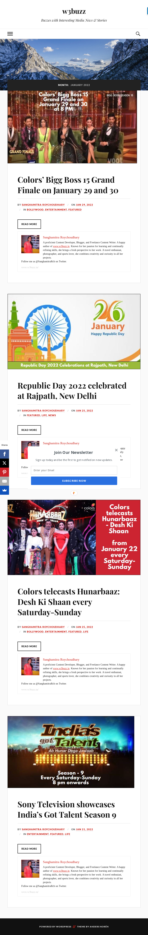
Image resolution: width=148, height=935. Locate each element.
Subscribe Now (74, 480)
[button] (74, 452)
